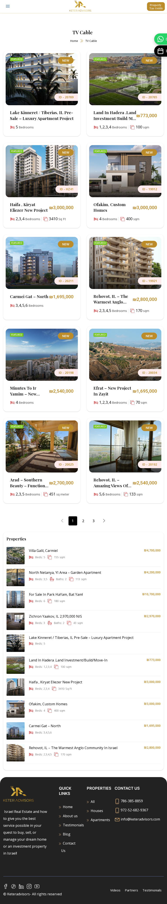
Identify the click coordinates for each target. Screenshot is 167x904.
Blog (66, 834)
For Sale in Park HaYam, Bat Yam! (56, 594)
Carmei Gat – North (29, 296)
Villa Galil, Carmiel (43, 550)
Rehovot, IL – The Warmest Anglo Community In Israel (111, 304)
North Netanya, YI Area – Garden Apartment (65, 572)
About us (70, 816)
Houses (97, 810)
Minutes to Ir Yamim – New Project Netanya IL (28, 393)
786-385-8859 (132, 801)
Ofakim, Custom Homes (48, 704)
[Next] (104, 520)
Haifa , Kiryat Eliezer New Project (29, 207)
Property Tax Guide (156, 6)
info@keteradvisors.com (140, 819)
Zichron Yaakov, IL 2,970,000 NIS (55, 616)
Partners (131, 890)
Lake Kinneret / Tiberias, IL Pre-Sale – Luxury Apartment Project (41, 115)
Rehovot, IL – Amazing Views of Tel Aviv (111, 485)
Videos (115, 890)
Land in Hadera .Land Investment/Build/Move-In (115, 118)
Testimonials (73, 825)
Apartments (100, 819)
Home (74, 41)
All (93, 801)
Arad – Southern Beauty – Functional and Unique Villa (29, 485)
